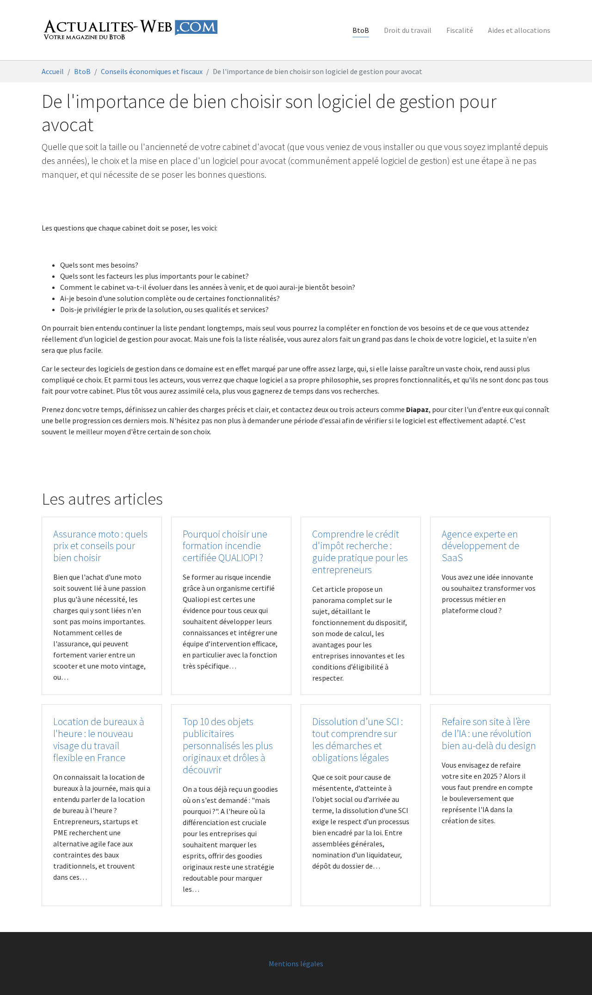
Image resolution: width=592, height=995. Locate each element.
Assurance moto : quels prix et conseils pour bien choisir (100, 546)
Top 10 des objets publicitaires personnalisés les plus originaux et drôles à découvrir (228, 745)
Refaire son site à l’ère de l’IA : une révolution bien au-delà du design (489, 733)
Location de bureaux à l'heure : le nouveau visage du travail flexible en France (98, 739)
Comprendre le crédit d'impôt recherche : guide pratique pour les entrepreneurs (360, 552)
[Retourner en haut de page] (572, 975)
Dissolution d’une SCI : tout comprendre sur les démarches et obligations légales (357, 739)
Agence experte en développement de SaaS (480, 546)
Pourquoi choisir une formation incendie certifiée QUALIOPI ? (225, 546)
